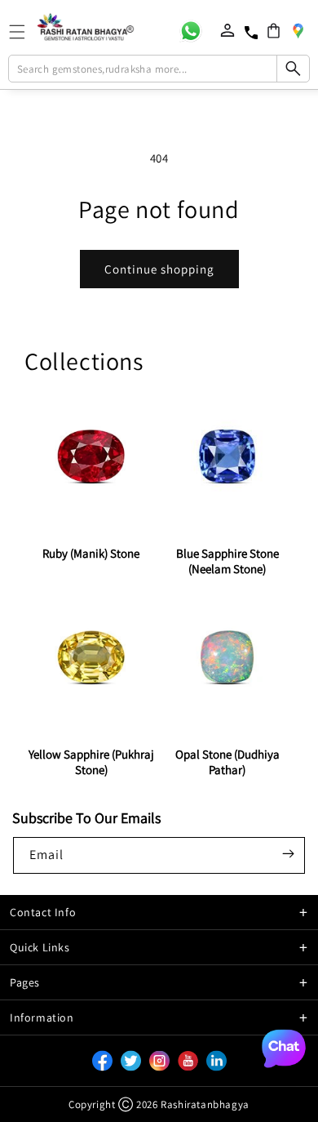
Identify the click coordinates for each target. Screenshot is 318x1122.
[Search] (292, 69)
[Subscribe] (288, 854)
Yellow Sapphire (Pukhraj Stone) (91, 761)
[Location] (297, 30)
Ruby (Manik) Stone (90, 553)
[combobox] (159, 69)
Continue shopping (159, 269)
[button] (273, 30)
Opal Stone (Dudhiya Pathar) (227, 761)
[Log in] (227, 30)
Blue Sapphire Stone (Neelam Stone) (227, 561)
